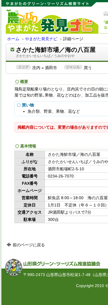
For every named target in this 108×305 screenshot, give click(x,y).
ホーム (13, 38)
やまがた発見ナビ (41, 38)
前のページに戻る (29, 245)
